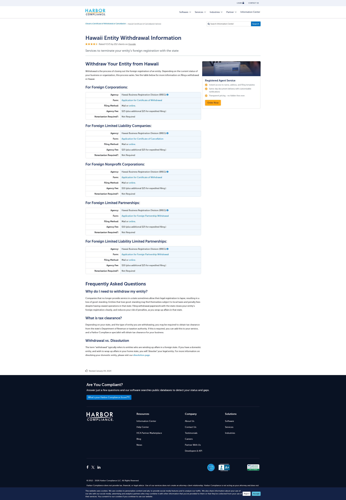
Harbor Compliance (95, 12)
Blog (139, 439)
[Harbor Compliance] (100, 416)
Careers (189, 439)
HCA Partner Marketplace (149, 433)
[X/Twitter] (93, 467)
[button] (167, 95)
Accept (256, 494)
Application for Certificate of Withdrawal (142, 100)
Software (183, 12)
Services (199, 12)
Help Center (143, 427)
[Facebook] (88, 467)
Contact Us (190, 427)
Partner (230, 12)
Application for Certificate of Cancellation (142, 139)
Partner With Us (193, 445)
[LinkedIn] (99, 467)
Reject (246, 494)
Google (132, 44)
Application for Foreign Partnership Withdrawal (145, 216)
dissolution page (141, 355)
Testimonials (191, 433)
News (139, 445)
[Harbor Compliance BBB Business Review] (223, 467)
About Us (189, 421)
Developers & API (193, 451)
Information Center (250, 12)
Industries (215, 12)
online (132, 106)
